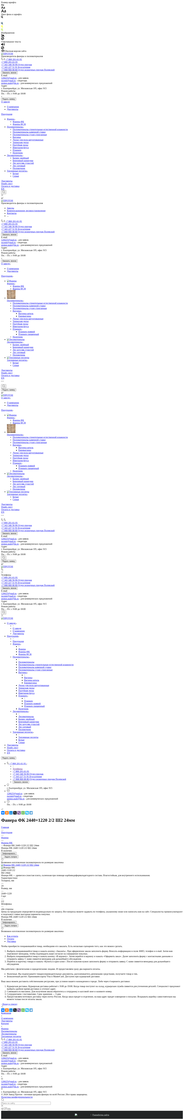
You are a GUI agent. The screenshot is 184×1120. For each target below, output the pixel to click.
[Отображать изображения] (2, 35)
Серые (16, 176)
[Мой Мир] (11, 813)
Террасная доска (21, 142)
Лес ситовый (19, 165)
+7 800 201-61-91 (13, 59)
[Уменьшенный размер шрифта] (2, 5)
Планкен (17, 150)
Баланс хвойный (21, 158)
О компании (13, 106)
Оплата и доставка (10, 186)
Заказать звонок (9, 73)
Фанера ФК (18, 121)
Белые (16, 173)
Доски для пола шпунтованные (28, 140)
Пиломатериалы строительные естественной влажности (40, 129)
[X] (15, 813)
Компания (6, 1013)
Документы (12, 109)
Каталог (5, 1023)
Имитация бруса (21, 147)
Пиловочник (19, 168)
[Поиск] (3, 192)
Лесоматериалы (15, 155)
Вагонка (17, 137)
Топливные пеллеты (17, 171)
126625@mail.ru (9, 78)
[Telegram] (31, 813)
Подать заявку (8, 99)
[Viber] (19, 813)
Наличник (18, 153)
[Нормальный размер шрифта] (3, 8)
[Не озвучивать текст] (2, 48)
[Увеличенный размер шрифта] (3, 12)
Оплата (10, 939)
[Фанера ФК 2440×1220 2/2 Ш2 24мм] (20, 865)
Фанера (11, 119)
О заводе (5, 102)
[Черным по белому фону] (2, 17)
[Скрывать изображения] (2, 39)
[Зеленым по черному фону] (2, 30)
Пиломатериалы (15, 127)
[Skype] (27, 813)
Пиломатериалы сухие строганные (30, 134)
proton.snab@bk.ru (10, 83)
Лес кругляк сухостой (23, 163)
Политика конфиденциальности (17, 1097)
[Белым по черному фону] (2, 20)
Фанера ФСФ (19, 124)
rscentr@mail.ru (8, 80)
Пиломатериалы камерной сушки (29, 132)
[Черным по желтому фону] (2, 27)
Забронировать (8, 853)
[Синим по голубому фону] (2, 24)
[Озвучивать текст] (3, 45)
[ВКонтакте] (3, 813)
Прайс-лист (7, 183)
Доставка (11, 941)
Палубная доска (20, 145)
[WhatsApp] (23, 813)
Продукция (6, 114)
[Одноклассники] (7, 813)
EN (2, 189)
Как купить (12, 936)
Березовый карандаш (23, 160)
